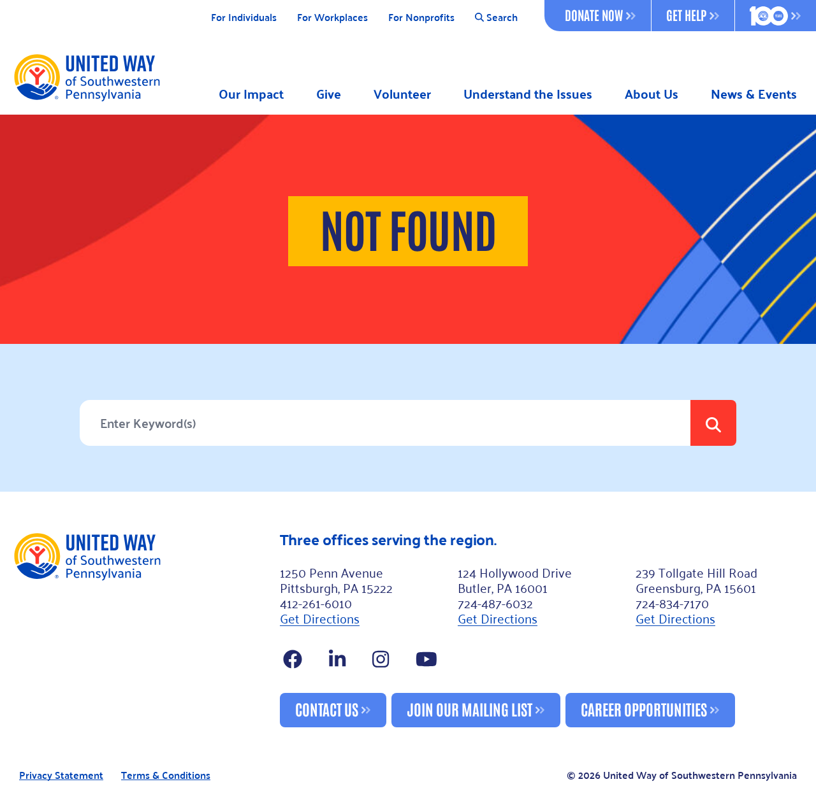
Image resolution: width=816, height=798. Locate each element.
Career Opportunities (644, 708)
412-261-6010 (316, 602)
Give (328, 93)
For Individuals (244, 17)
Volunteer (402, 93)
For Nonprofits (421, 17)
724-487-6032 (495, 602)
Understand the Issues (527, 93)
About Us (651, 93)
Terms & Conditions (165, 775)
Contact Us (326, 708)
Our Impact (251, 93)
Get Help (686, 14)
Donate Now (594, 14)
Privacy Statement (61, 775)
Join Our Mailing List (469, 708)
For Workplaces (332, 17)
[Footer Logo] (141, 629)
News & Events (754, 93)
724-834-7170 (672, 602)
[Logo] (86, 77)
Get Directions (320, 617)
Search (502, 17)
